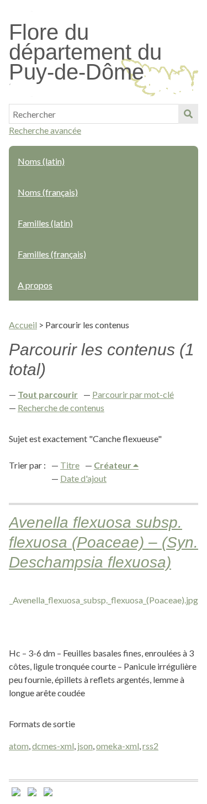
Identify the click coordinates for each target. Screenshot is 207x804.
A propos (35, 285)
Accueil (23, 324)
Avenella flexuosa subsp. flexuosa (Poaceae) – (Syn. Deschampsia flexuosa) (103, 542)
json (85, 745)
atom (19, 745)
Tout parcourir (48, 394)
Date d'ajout (83, 478)
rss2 (150, 745)
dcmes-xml (53, 745)
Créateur (113, 465)
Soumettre (188, 114)
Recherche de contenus (61, 407)
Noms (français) (48, 192)
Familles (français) (52, 254)
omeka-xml (117, 745)
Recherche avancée (45, 130)
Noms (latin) (41, 161)
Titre (69, 465)
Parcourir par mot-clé (133, 394)
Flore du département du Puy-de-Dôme (85, 52)
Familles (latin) (45, 223)
